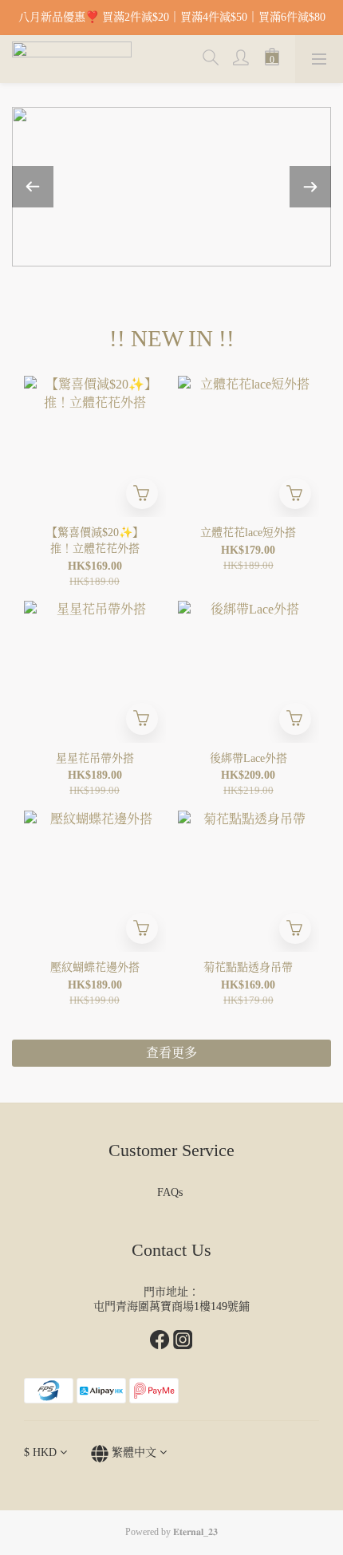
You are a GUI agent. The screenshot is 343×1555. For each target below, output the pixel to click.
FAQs (171, 1192)
